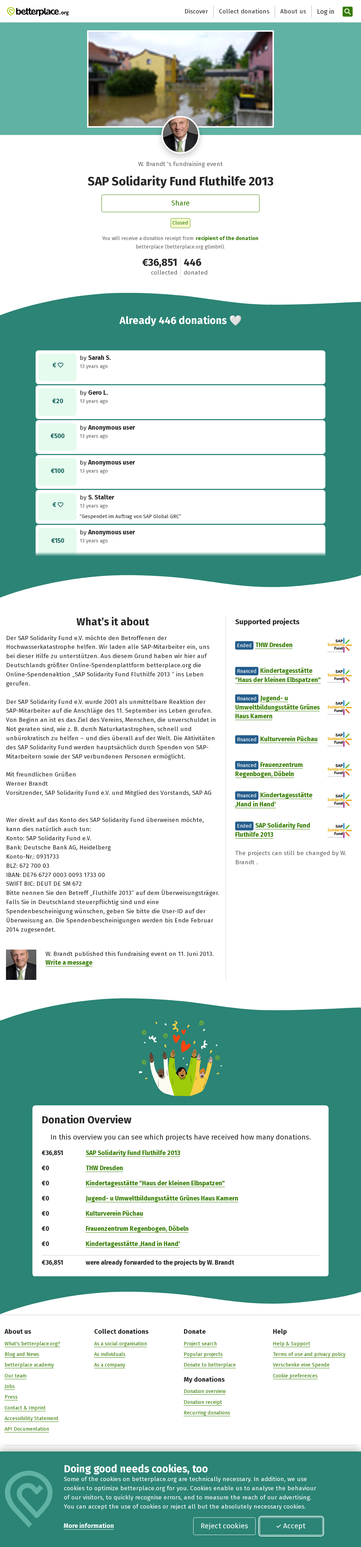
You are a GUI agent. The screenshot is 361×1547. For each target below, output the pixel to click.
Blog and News (22, 1354)
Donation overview (205, 1391)
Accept (294, 1526)
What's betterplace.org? (32, 1343)
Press (11, 1397)
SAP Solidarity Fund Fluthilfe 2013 (133, 1153)
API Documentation (27, 1429)
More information (89, 1526)
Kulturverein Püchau (289, 739)
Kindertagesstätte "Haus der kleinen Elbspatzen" (155, 1183)
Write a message (68, 962)
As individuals (110, 1354)
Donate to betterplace (210, 1365)
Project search (200, 1343)
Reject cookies (224, 1526)
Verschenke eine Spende (301, 1365)
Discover (196, 11)
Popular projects (203, 1354)
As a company (109, 1365)
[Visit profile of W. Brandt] (180, 135)
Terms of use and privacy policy (309, 1354)
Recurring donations (207, 1413)
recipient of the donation (227, 238)
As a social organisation (120, 1343)
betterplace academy (29, 1365)
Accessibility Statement (32, 1418)
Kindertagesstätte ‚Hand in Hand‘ (133, 1244)
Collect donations (244, 11)
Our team (15, 1376)
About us (293, 11)
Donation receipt (203, 1402)
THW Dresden (274, 645)
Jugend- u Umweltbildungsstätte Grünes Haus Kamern (277, 707)
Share (180, 203)
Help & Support (291, 1343)
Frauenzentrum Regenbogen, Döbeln (137, 1229)
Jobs (10, 1386)
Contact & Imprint (25, 1408)
